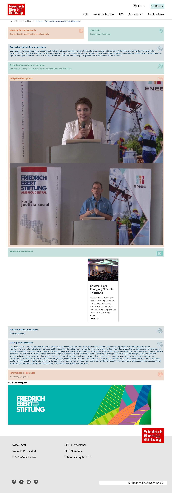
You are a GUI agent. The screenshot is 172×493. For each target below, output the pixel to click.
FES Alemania (73, 451)
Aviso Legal (19, 445)
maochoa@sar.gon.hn (19, 377)
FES (121, 14)
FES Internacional (75, 445)
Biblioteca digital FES (78, 457)
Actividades (136, 14)
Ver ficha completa (17, 382)
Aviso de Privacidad (24, 451)
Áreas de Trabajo (103, 14)
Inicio (85, 14)
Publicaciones (156, 14)
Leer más (94, 318)
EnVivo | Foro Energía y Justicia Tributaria (102, 289)
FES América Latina (24, 457)
